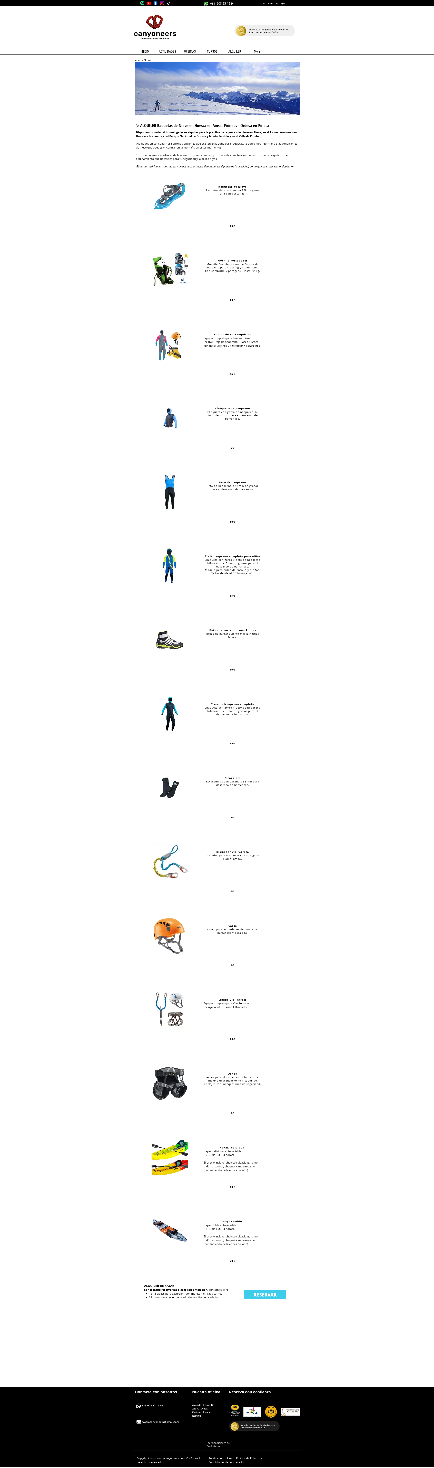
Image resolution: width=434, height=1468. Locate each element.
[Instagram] (162, 3)
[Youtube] (148, 3)
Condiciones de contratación (227, 1462)
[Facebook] (155, 3)
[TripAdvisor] (142, 3)
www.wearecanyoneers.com (167, 1458)
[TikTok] (168, 3)
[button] (277, 4)
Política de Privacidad (249, 1458)
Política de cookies (220, 1458)
